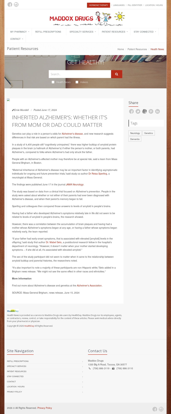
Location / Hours (154, 5)
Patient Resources (113, 31)
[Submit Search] (116, 74)
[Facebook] (10, 4)
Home (121, 49)
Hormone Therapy (98, 5)
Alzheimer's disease (72, 133)
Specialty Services (81, 31)
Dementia (134, 139)
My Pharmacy (18, 31)
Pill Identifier (135, 5)
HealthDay (29, 325)
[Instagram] (16, 4)
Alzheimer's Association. (89, 285)
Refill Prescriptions (48, 31)
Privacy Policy (14, 391)
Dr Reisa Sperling (98, 173)
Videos (84, 82)
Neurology (135, 133)
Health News (63, 82)
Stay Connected (143, 31)
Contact (15, 38)
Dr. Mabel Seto (54, 242)
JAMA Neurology (74, 184)
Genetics (148, 133)
